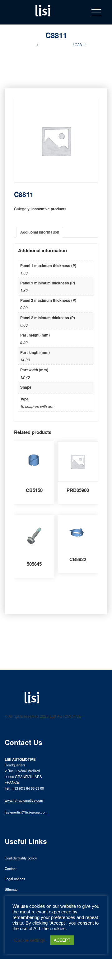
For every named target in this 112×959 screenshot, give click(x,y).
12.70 (25, 377)
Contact (10, 868)
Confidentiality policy (21, 857)
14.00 (25, 359)
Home (31, 44)
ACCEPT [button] (62, 940)
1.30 (24, 272)
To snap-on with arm (37, 406)
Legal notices (15, 878)
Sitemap (11, 889)
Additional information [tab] (39, 232)
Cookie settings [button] (29, 940)
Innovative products (55, 44)
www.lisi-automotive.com (24, 800)
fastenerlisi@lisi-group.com (26, 812)
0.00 (24, 307)
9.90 (24, 342)
